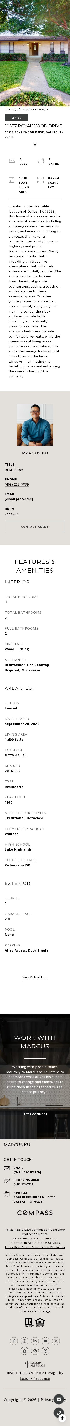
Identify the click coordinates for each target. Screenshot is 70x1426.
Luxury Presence (35, 1378)
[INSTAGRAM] (24, 1341)
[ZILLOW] (24, 1351)
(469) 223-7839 (17, 484)
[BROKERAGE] (45, 1351)
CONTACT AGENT (35, 527)
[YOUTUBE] (45, 1341)
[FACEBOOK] (14, 1341)
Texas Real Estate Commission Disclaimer (35, 1247)
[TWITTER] (56, 1341)
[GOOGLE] (35, 1351)
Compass (26, 1258)
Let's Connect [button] (35, 1114)
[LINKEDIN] (35, 1341)
